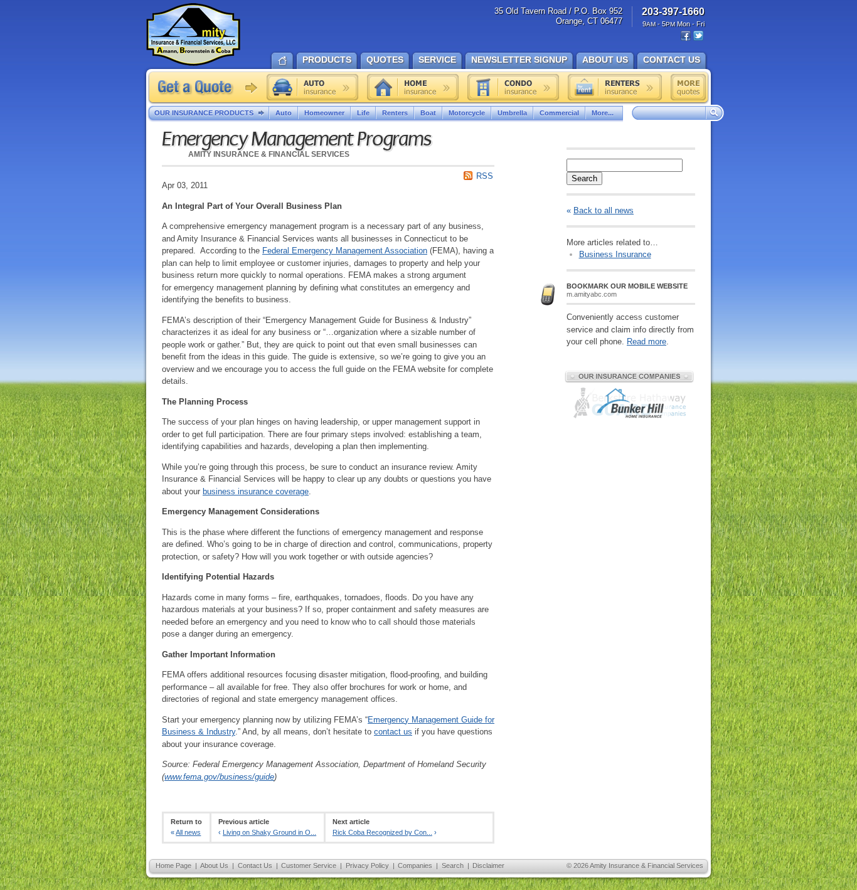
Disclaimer (488, 865)
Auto (283, 113)
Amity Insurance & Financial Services (193, 34)
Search (584, 178)
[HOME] (282, 59)
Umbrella (512, 113)
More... (603, 113)
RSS (484, 176)
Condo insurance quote (513, 87)
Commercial (559, 113)
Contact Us (255, 865)
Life (363, 113)
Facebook (685, 36)
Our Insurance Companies (629, 376)
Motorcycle (467, 113)
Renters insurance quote (615, 87)
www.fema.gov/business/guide (219, 776)
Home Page (173, 865)
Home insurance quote (413, 87)
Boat (428, 113)
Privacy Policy (367, 865)
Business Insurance (615, 254)
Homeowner (324, 113)
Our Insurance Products (203, 113)
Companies (415, 865)
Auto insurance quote (312, 87)
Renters (395, 113)
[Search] (714, 113)
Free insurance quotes (688, 87)
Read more (646, 341)
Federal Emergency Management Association (344, 250)
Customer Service (308, 865)
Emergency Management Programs (296, 139)
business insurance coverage (256, 491)
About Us (214, 865)
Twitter (698, 36)
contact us (393, 731)
